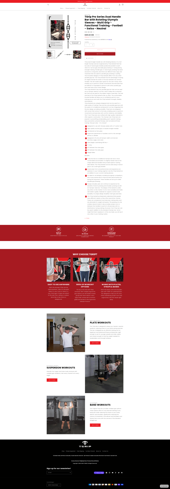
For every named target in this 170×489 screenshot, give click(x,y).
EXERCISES (91, 58)
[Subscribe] (70, 472)
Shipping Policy (83, 460)
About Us (98, 451)
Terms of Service (75, 460)
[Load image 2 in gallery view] (59, 55)
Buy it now (100, 54)
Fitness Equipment (71, 451)
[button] (48, 4)
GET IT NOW (95, 343)
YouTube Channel (90, 451)
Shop (63, 451)
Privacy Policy (90, 460)
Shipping (87, 37)
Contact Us (105, 451)
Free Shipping (80, 451)
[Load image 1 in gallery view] (51, 55)
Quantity (87, 42)
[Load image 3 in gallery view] (68, 55)
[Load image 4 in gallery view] (77, 55)
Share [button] (87, 218)
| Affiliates (96, 460)
